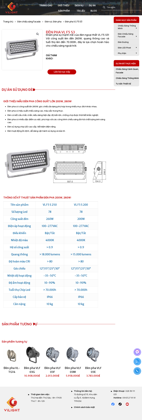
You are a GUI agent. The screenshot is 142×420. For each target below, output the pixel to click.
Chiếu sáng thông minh (127, 27)
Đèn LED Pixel (124, 47)
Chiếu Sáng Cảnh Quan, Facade (127, 71)
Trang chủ (8, 21)
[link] (113, 404)
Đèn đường (123, 42)
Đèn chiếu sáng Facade (29, 21)
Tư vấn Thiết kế (123, 83)
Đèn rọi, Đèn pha (53, 21)
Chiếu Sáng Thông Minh (127, 78)
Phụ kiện (122, 53)
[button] (37, 34)
